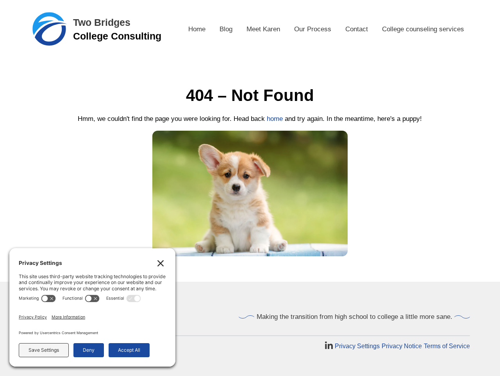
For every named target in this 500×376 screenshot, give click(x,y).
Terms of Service (447, 346)
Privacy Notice (402, 346)
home (275, 118)
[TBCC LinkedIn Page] (329, 346)
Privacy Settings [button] (357, 346)
